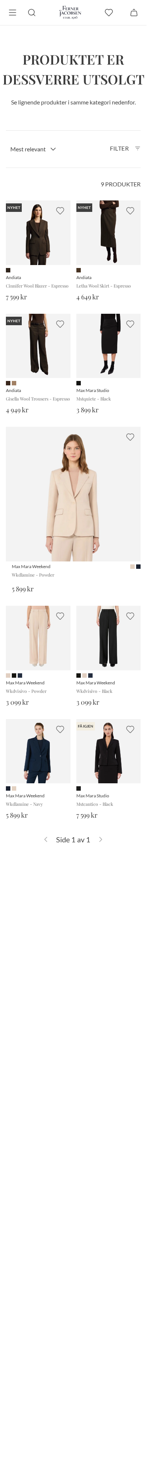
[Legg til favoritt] (60, 210)
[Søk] (31, 12)
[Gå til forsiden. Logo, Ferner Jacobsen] (70, 12)
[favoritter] (108, 12)
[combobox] (33, 149)
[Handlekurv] (134, 12)
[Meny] (12, 12)
